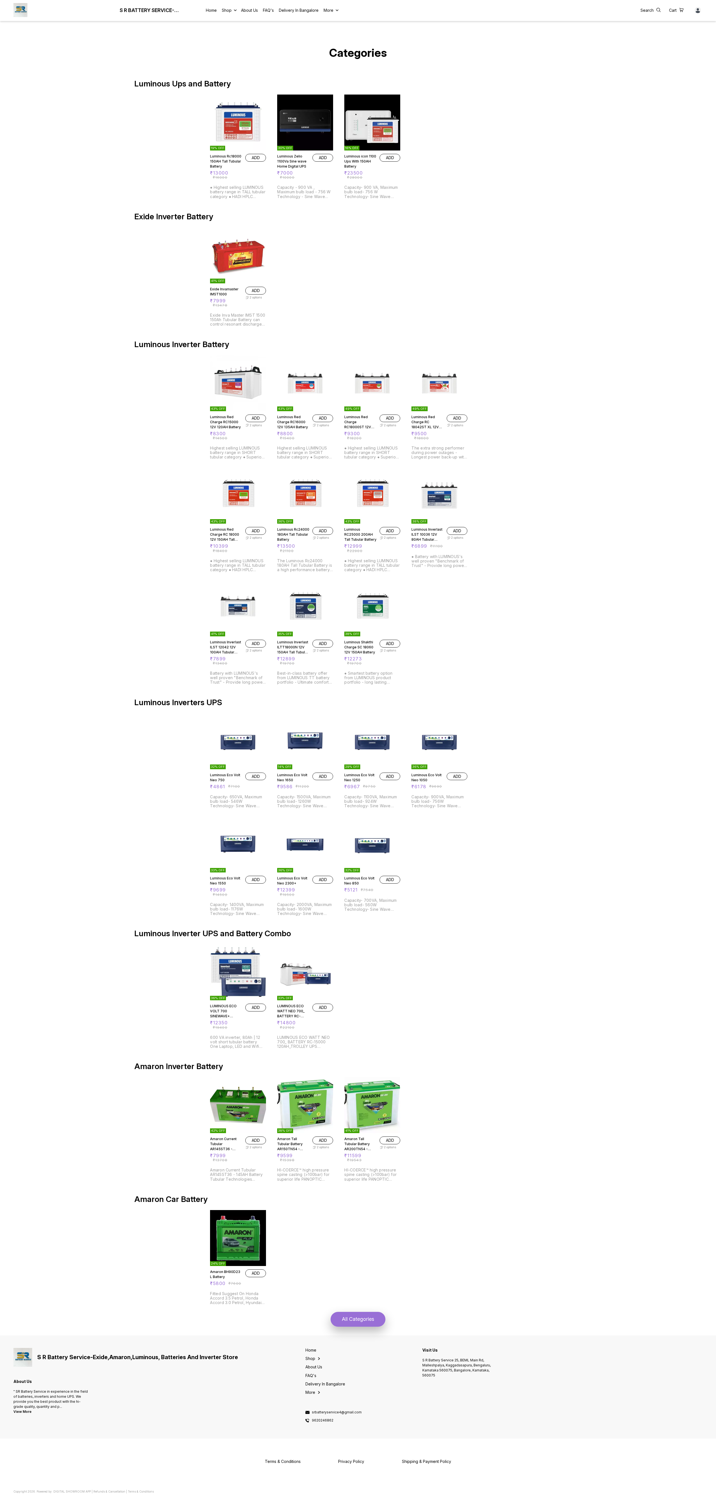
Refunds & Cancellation (109, 1491)
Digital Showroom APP (72, 1491)
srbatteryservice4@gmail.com (337, 1412)
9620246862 (322, 1420)
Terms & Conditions (141, 1491)
